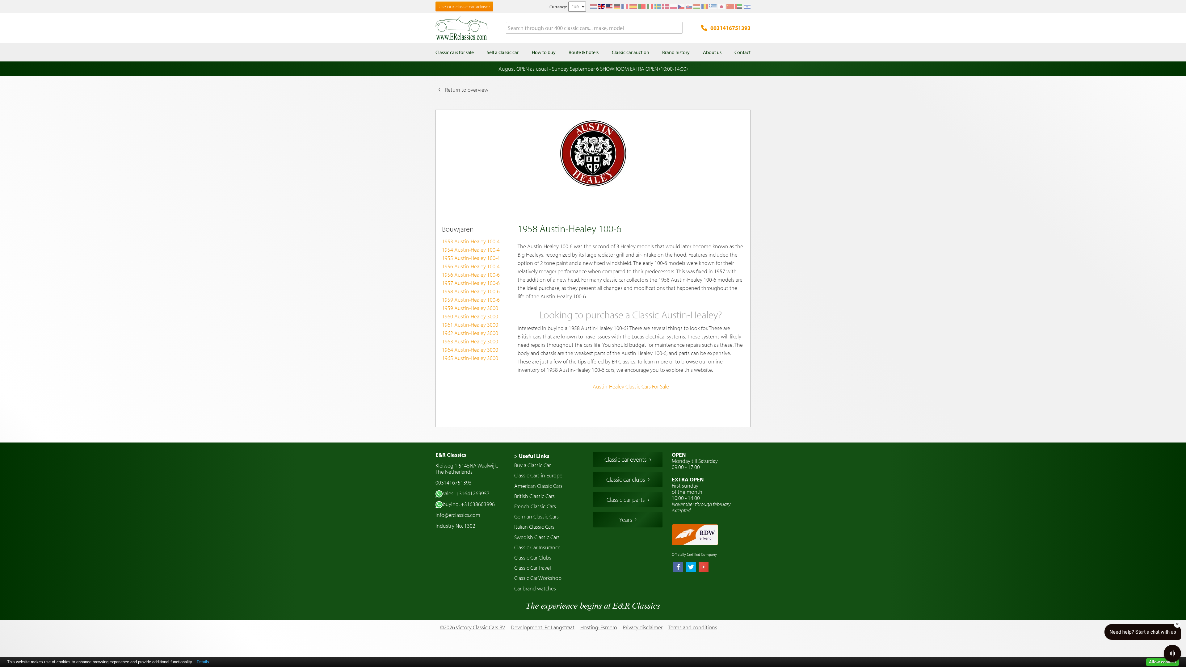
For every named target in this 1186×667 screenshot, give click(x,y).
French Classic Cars (535, 506)
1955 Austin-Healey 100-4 (471, 258)
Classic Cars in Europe (538, 475)
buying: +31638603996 (469, 504)
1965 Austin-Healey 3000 (470, 358)
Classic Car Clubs (532, 557)
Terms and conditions (692, 627)
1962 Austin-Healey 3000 (470, 333)
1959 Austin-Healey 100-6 (471, 299)
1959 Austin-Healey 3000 (470, 308)
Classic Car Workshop (537, 577)
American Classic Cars (538, 485)
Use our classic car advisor (464, 6)
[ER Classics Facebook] (678, 567)
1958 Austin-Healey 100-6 (471, 291)
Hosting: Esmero (598, 627)
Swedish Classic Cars (537, 537)
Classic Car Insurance (537, 547)
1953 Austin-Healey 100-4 (471, 241)
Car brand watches (535, 588)
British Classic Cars (534, 496)
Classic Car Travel (532, 567)
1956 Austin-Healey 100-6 (471, 274)
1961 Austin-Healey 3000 (470, 324)
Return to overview (466, 89)
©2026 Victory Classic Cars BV (472, 627)
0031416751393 (730, 27)
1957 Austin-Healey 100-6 (471, 283)
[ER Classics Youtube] (704, 567)
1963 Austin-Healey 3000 (470, 341)
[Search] (678, 28)
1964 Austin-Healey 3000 (470, 349)
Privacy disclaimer (642, 627)
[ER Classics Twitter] (691, 567)
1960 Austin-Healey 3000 (470, 316)
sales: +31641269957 (466, 493)
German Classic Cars (536, 516)
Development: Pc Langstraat (542, 627)
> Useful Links (531, 455)
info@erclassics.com (457, 514)
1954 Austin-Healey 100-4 (471, 249)
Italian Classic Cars (534, 526)
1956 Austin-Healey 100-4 (471, 266)
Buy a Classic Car (532, 465)
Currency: (558, 7)
